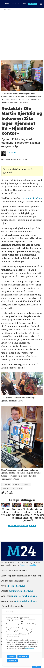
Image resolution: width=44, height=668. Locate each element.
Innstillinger (36, 666)
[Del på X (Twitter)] (7, 493)
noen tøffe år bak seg (32, 198)
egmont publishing (12, 488)
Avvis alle (12, 656)
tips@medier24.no (16, 586)
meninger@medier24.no (21, 591)
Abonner (32, 4)
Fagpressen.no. (30, 648)
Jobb (7, 4)
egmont (17, 484)
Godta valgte (23, 656)
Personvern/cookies (28, 565)
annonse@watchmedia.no (24, 596)
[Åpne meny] (41, 4)
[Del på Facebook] (3, 493)
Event (23, 4)
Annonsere (15, 4)
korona (6, 484)
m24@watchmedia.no (26, 601)
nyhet (27, 484)
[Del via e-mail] (11, 493)
